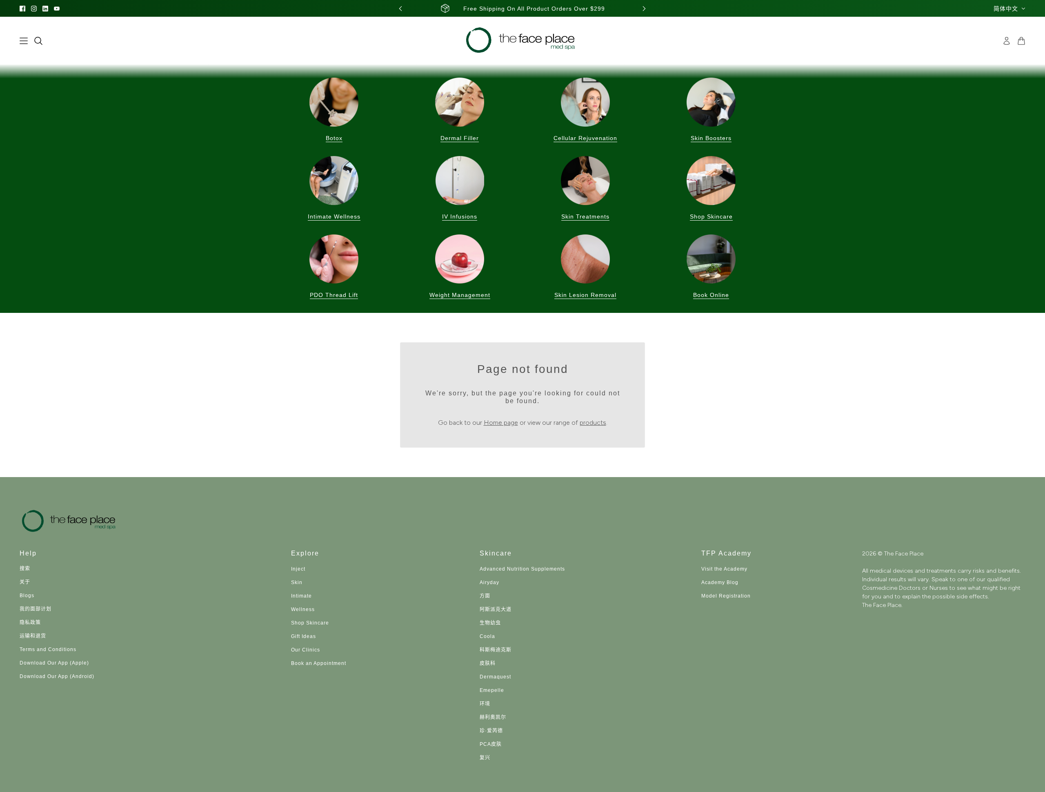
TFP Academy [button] (726, 553)
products (593, 422)
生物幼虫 (490, 623)
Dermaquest (495, 677)
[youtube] (56, 8)
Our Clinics (305, 650)
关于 (25, 582)
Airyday (489, 582)
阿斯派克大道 (495, 609)
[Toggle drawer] (24, 41)
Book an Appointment (318, 663)
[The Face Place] (522, 40)
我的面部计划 (35, 609)
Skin (296, 582)
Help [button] (28, 553)
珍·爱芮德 (491, 731)
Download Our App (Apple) (54, 663)
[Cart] (1021, 41)
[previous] (400, 8)
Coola (487, 636)
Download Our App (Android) (57, 676)
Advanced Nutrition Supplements (522, 569)
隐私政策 (30, 622)
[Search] (38, 41)
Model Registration (726, 596)
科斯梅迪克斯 (495, 650)
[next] (644, 8)
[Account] (1007, 41)
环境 (485, 704)
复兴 (485, 758)
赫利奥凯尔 (493, 717)
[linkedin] (45, 8)
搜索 (25, 568)
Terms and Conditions (48, 649)
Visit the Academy (724, 569)
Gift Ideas (303, 636)
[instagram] (33, 8)
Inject (298, 569)
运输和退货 (33, 636)
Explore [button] (305, 553)
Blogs (27, 595)
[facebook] (22, 8)
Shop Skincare (310, 623)
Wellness (303, 609)
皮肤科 (488, 663)
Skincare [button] (496, 553)
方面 (485, 596)
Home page (501, 422)
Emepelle (492, 690)
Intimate (301, 596)
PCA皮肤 (491, 744)
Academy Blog (719, 582)
